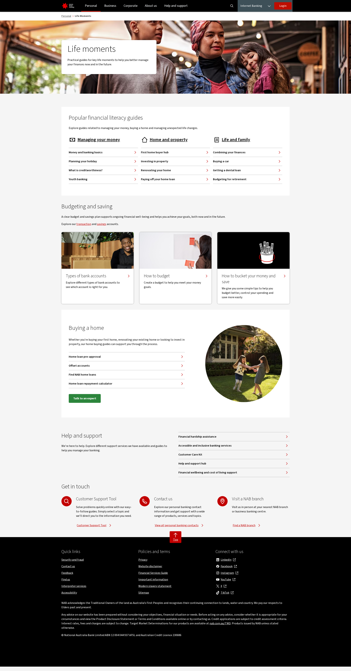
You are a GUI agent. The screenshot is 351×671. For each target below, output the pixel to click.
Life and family (236, 140)
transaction (83, 224)
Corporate (130, 5)
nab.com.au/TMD (220, 623)
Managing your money (99, 140)
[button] (283, 6)
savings (101, 224)
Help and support (176, 5)
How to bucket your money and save (248, 279)
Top (175, 540)
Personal (91, 5)
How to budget (157, 276)
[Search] (231, 5)
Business (110, 5)
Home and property (169, 140)
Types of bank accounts (86, 276)
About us (151, 5)
